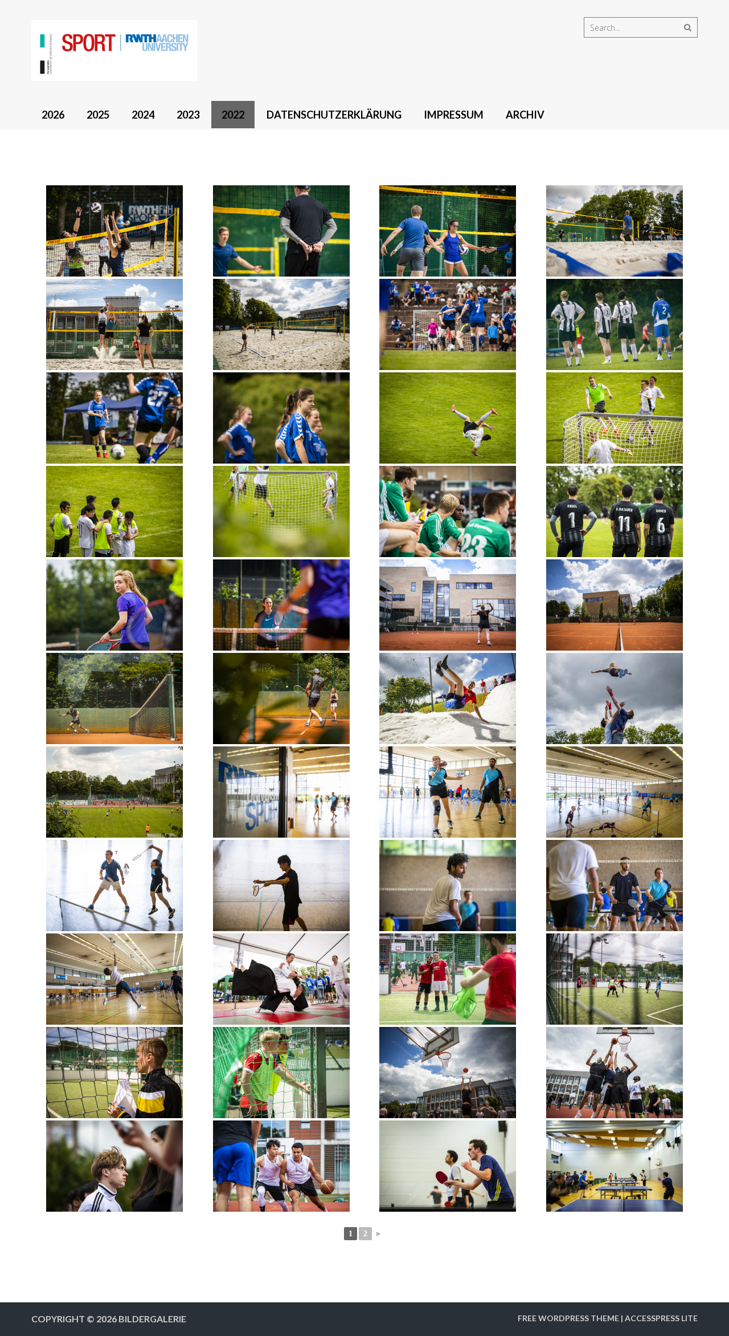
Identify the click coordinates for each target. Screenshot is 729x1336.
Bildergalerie (152, 1318)
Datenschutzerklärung (334, 114)
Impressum (454, 114)
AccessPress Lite (661, 1318)
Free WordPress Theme (568, 1318)
